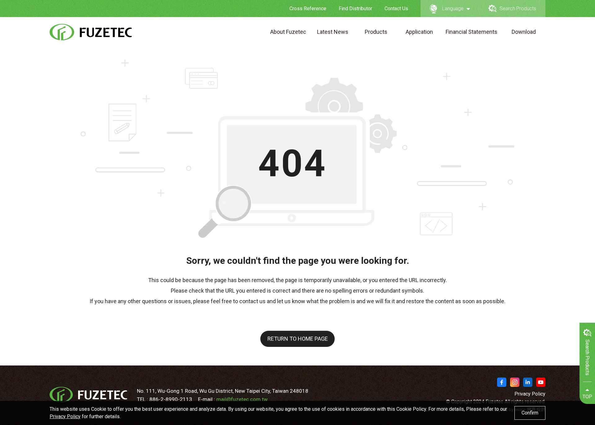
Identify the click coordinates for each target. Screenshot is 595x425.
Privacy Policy (529, 394)
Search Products (518, 8)
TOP (587, 397)
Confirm (530, 413)
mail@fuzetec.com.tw (242, 399)
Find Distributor (355, 8)
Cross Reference (307, 8)
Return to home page (297, 338)
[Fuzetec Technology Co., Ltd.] (91, 32)
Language (453, 8)
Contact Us (396, 8)
